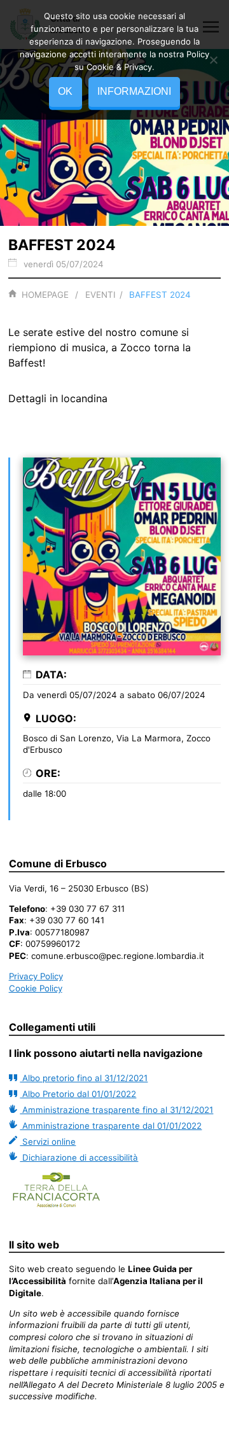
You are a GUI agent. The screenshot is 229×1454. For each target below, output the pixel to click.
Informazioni (134, 91)
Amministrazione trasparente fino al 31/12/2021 (116, 1110)
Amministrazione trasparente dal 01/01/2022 (111, 1126)
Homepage (45, 295)
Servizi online (48, 1141)
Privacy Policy (36, 976)
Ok (65, 91)
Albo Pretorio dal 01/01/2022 (78, 1094)
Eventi (100, 295)
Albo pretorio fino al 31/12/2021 (84, 1078)
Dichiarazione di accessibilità (79, 1157)
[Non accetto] (213, 59)
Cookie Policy (35, 988)
